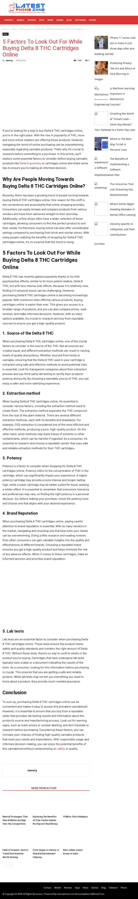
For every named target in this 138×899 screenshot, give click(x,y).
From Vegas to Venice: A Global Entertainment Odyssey (46, 853)
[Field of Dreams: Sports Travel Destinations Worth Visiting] (16, 838)
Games (59, 20)
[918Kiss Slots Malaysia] (76, 805)
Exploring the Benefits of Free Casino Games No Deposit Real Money (45, 820)
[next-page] (10, 864)
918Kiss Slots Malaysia (75, 816)
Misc (14, 28)
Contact (8, 20)
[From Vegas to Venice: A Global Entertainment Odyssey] (46, 838)
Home (6, 28)
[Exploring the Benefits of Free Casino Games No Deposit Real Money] (46, 805)
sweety (9, 60)
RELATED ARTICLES (16, 788)
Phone (92, 20)
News (50, 20)
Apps (41, 20)
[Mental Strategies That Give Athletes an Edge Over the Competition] (16, 805)
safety (61, 748)
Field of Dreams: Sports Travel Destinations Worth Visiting (15, 853)
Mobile (20, 20)
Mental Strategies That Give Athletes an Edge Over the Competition (15, 820)
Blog (69, 20)
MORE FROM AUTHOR (43, 788)
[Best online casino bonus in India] (76, 838)
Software (80, 20)
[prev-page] (5, 864)
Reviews (31, 20)
